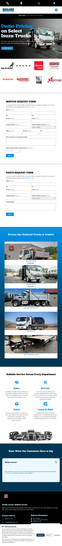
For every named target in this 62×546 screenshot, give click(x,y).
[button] (54, 3)
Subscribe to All (37, 521)
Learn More (7, 48)
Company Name (12, 124)
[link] (56, 263)
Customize (57, 535)
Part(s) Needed (10, 202)
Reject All (49, 535)
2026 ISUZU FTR (31, 331)
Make (10, 130)
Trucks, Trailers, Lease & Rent (40, 519)
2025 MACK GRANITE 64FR (31, 308)
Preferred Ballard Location (41, 124)
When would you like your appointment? (19, 148)
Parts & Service (37, 518)
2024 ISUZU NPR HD (31, 261)
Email (35, 118)
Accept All (40, 535)
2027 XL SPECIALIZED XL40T (31, 354)
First (7, 115)
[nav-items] (7, 3)
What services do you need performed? (16, 137)
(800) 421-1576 (30, 107)
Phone (10, 118)
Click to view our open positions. (34, 15)
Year (41, 130)
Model (27, 130)
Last (33, 115)
